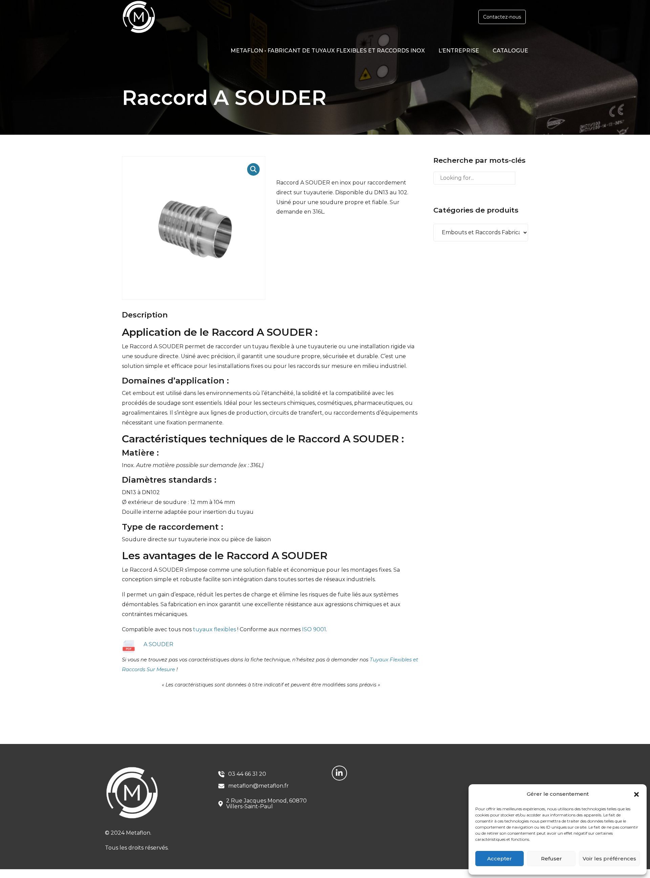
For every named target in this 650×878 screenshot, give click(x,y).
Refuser (551, 858)
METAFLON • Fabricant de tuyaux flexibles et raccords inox (328, 50)
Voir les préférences (609, 858)
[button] (636, 794)
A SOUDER (158, 644)
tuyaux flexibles (214, 629)
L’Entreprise (458, 50)
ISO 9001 (314, 629)
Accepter (499, 858)
